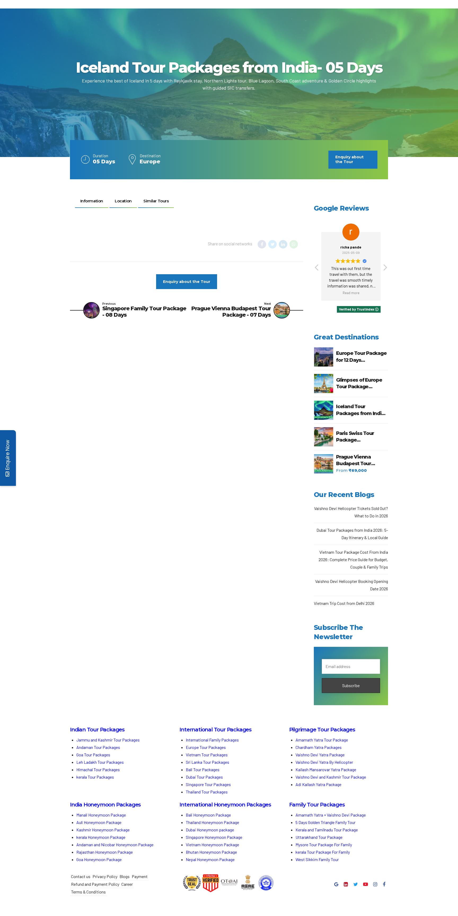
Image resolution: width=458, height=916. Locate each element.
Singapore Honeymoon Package (214, 837)
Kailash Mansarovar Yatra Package (326, 769)
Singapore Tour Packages (208, 784)
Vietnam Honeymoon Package (212, 844)
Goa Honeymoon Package (99, 859)
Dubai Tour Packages (204, 776)
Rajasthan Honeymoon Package (105, 851)
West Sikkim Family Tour (317, 859)
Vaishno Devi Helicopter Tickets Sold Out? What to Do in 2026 (351, 512)
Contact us (80, 876)
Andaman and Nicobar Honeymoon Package (114, 844)
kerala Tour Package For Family (323, 851)
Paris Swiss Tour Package (355, 436)
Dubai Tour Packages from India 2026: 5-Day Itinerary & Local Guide (352, 533)
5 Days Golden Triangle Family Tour (325, 822)
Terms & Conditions (88, 891)
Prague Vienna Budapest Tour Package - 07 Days (357, 460)
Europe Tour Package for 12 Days (361, 356)
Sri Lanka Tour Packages (207, 762)
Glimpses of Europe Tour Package (359, 383)
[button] (384, 269)
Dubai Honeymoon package (210, 829)
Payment (140, 876)
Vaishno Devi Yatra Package (320, 754)
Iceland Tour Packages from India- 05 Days (361, 410)
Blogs (125, 876)
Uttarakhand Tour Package (319, 837)
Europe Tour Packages (206, 747)
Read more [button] (351, 292)
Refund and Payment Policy (95, 884)
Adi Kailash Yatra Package (318, 784)
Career (127, 884)
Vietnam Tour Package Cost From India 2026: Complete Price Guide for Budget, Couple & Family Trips (353, 559)
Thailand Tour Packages (207, 791)
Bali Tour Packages (202, 769)
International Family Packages (212, 739)
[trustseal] (192, 883)
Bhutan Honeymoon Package (212, 851)
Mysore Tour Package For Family (324, 844)
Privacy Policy (105, 876)
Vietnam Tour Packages (207, 754)
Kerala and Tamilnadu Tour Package (327, 829)
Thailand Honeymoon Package (212, 822)
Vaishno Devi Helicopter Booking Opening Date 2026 (351, 585)
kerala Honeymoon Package (100, 837)
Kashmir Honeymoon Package (103, 829)
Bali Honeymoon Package (208, 814)
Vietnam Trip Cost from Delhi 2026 (344, 603)
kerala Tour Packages (95, 776)
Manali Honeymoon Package (101, 814)
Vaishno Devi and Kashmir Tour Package (331, 776)
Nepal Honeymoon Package (210, 859)
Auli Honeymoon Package (98, 822)
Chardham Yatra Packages (319, 747)
